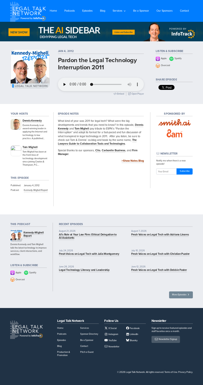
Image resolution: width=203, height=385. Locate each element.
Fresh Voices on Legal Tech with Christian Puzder (160, 254)
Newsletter (113, 346)
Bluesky (133, 340)
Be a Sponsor (141, 11)
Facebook (134, 328)
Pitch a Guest (87, 352)
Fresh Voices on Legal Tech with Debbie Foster (159, 270)
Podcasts (69, 11)
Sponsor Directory (89, 334)
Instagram (113, 334)
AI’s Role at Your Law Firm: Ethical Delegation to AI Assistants (88, 236)
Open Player (137, 94)
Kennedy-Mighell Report (36, 190)
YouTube (112, 340)
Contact (184, 11)
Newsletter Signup (167, 339)
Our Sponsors (164, 11)
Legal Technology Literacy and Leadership (84, 270)
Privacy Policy (185, 372)
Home (53, 11)
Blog (102, 11)
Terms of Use (170, 372)
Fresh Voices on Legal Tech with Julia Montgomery (89, 254)
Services (117, 11)
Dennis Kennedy (32, 121)
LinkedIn (133, 334)
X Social (112, 328)
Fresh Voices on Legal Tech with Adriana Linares (160, 234)
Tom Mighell (30, 147)
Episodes (87, 11)
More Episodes (179, 294)
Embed (120, 94)
